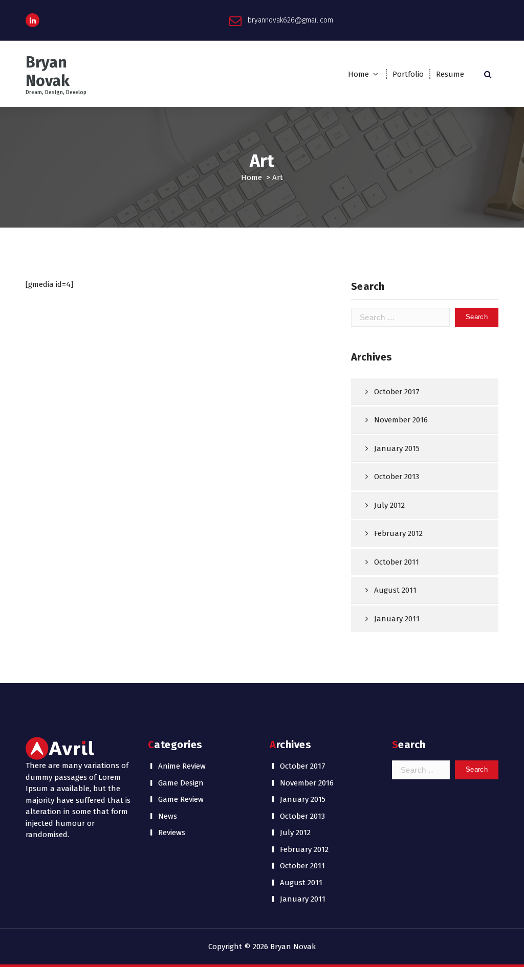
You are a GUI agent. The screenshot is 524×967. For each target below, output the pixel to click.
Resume (450, 74)
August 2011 (395, 590)
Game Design (181, 783)
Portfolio (408, 74)
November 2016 (401, 419)
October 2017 (397, 391)
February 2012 (398, 533)
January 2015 (397, 448)
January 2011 (397, 618)
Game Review (181, 799)
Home (358, 74)
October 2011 (396, 562)
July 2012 (389, 505)
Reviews (171, 832)
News (167, 816)
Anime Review (182, 766)
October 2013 (396, 476)
